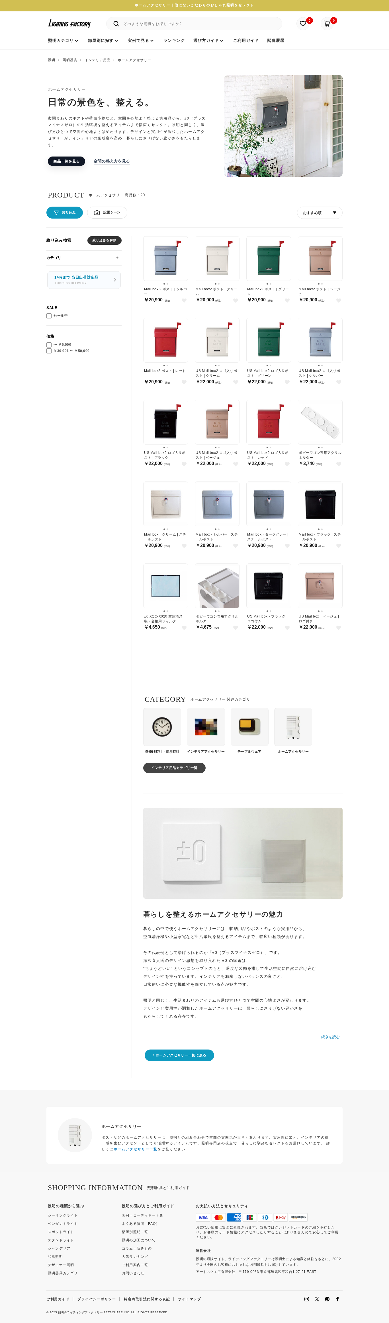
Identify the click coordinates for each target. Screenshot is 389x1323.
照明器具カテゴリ (63, 1273)
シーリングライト (63, 1215)
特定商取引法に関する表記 (147, 1299)
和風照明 (55, 1257)
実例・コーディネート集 (142, 1215)
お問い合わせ (133, 1273)
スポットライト (61, 1232)
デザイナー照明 (61, 1265)
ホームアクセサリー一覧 (135, 1149)
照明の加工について (139, 1240)
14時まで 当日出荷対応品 (76, 280)
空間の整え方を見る (112, 161)
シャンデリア (59, 1248)
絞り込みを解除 (104, 240)
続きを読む (330, 1037)
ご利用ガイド (57, 1299)
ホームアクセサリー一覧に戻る (180, 1055)
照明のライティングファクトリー (80, 1312)
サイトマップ (189, 1299)
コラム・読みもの (137, 1248)
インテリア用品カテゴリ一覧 (174, 768)
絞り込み (69, 213)
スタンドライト (61, 1240)
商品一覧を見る (66, 161)
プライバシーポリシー (96, 1299)
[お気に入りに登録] (184, 300)
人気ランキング (135, 1257)
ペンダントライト (63, 1224)
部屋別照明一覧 (135, 1232)
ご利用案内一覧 (135, 1265)
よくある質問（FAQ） (140, 1224)
